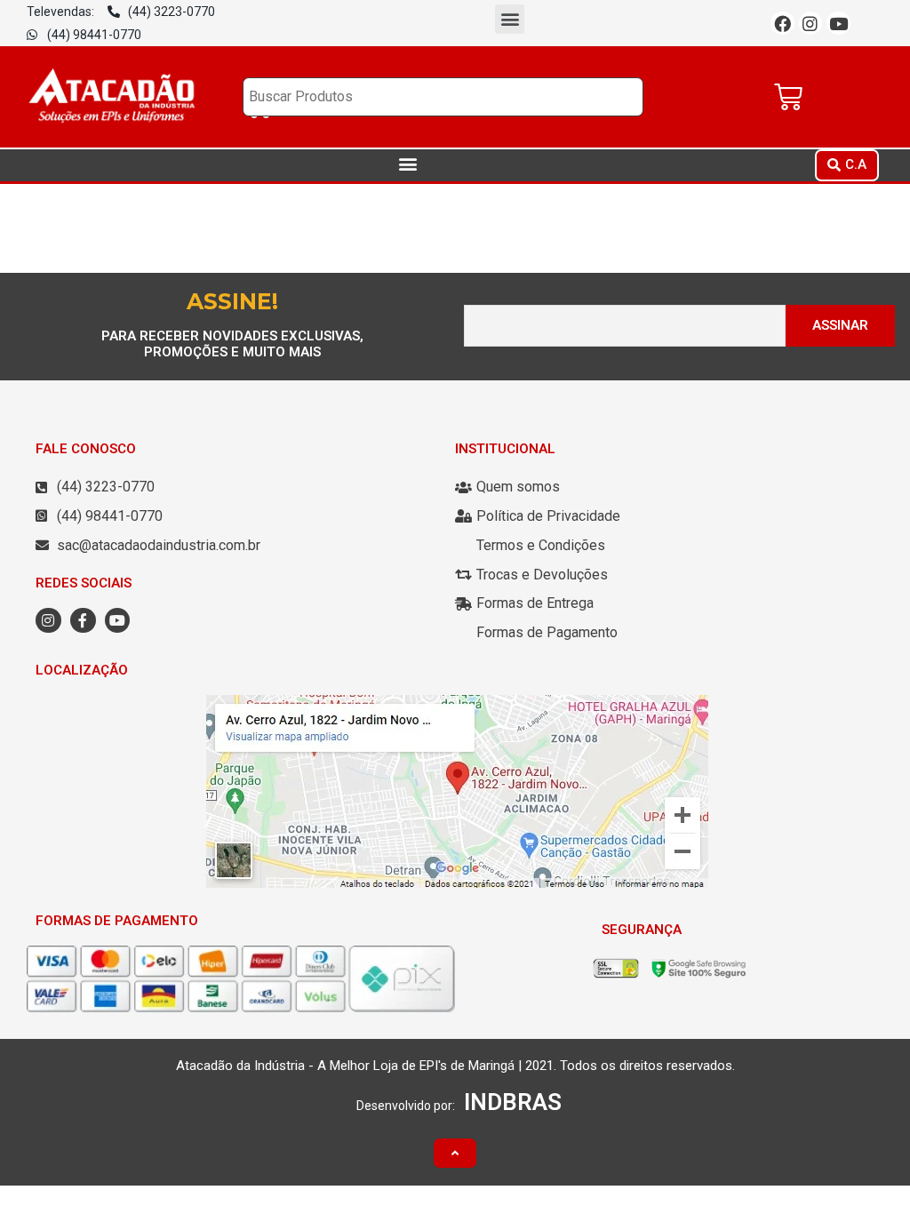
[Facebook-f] (83, 621)
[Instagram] (811, 24)
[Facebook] (782, 24)
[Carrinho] (788, 97)
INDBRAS (513, 1102)
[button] (509, 19)
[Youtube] (838, 24)
